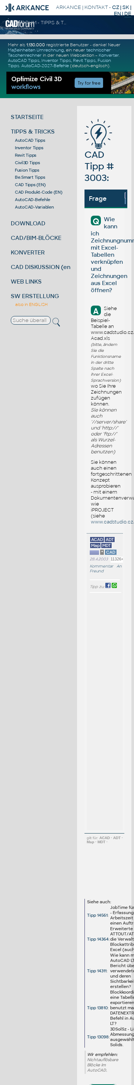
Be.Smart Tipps (30, 177)
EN (117, 13)
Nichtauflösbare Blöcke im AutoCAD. (102, 1065)
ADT (117, 838)
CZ (115, 7)
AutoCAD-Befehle (32, 199)
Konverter (109, 55)
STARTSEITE (27, 117)
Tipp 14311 (96, 970)
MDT (101, 842)
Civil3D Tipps (27, 162)
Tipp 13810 (97, 1007)
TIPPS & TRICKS (33, 131)
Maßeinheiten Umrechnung (36, 50)
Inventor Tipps (56, 60)
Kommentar (101, 566)
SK (125, 7)
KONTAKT (96, 7)
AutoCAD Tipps (23, 60)
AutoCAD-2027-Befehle (45, 65)
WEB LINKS (26, 281)
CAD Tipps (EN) (30, 184)
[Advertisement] (100, 873)
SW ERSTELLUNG (35, 296)
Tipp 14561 (97, 915)
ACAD (104, 838)
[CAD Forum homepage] (20, 28)
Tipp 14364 (98, 939)
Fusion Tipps (27, 170)
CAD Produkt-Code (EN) (39, 192)
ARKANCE (68, 7)
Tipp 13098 (98, 1036)
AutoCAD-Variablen (34, 207)
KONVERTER (28, 252)
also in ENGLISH (31, 304)
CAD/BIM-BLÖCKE (36, 237)
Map (90, 842)
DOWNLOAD (28, 223)
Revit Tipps (84, 60)
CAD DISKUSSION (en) (42, 267)
